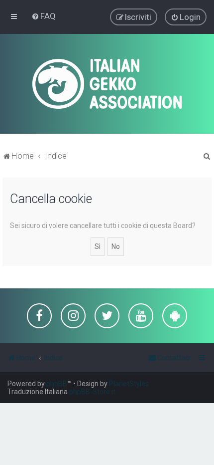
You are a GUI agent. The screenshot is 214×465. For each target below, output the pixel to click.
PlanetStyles (129, 384)
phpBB (56, 384)
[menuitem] (43, 15)
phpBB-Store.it (92, 392)
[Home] (107, 84)
